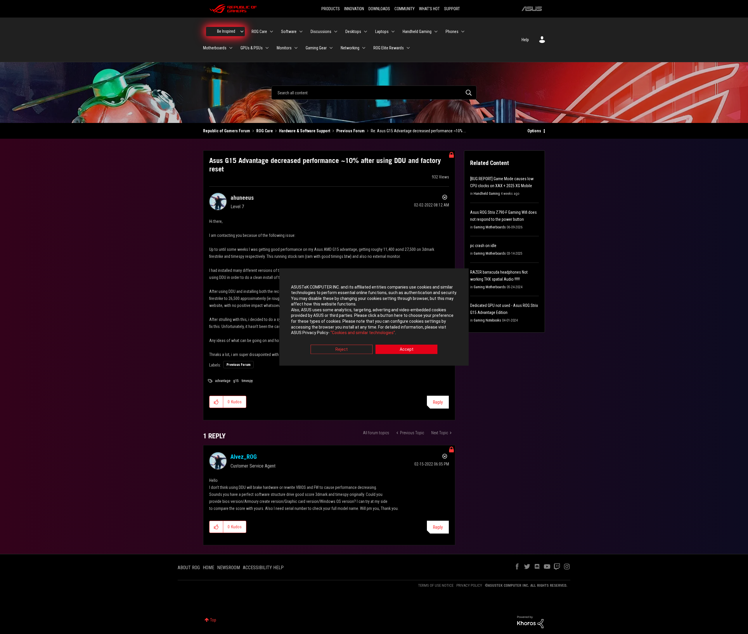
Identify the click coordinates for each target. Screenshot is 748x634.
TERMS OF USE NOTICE (435, 585)
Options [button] (534, 130)
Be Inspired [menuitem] (226, 31)
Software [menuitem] (289, 31)
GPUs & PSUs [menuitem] (251, 48)
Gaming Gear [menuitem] (316, 48)
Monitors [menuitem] (284, 48)
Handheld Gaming (487, 194)
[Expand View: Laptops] (393, 31)
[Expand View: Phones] (463, 31)
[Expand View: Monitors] (296, 48)
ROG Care (264, 130)
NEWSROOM (228, 567)
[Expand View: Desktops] (365, 31)
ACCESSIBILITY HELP (263, 567)
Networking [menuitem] (350, 48)
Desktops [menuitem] (353, 31)
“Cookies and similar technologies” (362, 333)
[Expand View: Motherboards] (231, 48)
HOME (208, 567)
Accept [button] (406, 349)
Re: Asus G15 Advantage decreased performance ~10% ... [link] (418, 130)
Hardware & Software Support (304, 130)
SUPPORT (452, 8)
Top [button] (213, 620)
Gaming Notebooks (487, 320)
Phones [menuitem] (452, 31)
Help (525, 39)
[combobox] (374, 93)
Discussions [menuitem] (321, 31)
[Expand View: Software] (301, 31)
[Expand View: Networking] (364, 48)
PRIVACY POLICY (469, 585)
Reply (438, 402)
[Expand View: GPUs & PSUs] (267, 48)
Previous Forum (350, 130)
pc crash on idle (483, 245)
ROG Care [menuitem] (259, 31)
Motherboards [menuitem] (214, 48)
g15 (236, 381)
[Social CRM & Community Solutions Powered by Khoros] (530, 621)
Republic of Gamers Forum (226, 130)
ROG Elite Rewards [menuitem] (388, 48)
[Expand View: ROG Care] (271, 31)
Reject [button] (341, 349)
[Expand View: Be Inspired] (242, 31)
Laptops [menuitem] (382, 31)
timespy (247, 381)
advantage (222, 381)
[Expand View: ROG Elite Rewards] (408, 48)
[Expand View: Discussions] (336, 31)
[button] (216, 402)
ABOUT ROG (189, 567)
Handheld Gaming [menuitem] (417, 31)
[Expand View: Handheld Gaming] (436, 31)
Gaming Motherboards (490, 227)
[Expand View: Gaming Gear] (331, 48)
